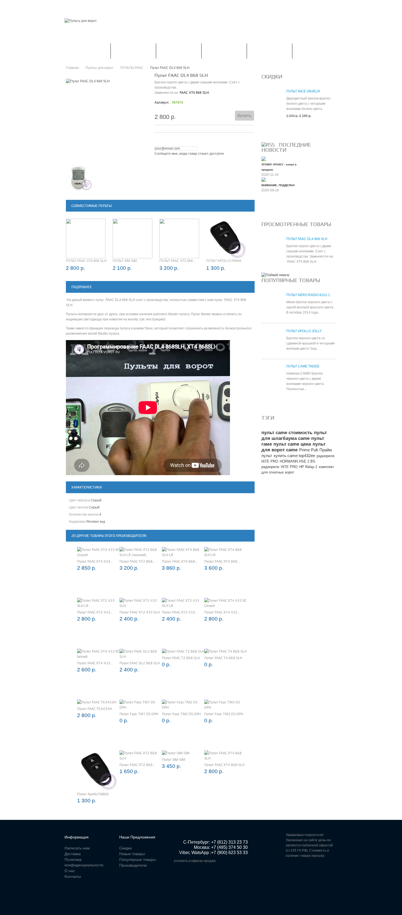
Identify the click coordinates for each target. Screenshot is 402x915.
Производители (133, 865)
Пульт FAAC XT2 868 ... (177, 261)
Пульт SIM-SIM (125, 261)
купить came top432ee (294, 455)
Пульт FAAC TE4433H (94, 709)
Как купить (315, 51)
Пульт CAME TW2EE (302, 366)
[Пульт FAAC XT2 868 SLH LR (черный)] (141, 552)
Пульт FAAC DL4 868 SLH (306, 239)
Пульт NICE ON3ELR (303, 91)
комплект (326, 467)
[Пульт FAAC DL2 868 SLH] (141, 654)
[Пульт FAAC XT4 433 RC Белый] (98, 654)
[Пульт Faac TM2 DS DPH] (183, 705)
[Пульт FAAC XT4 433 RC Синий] (225, 603)
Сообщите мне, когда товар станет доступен (189, 154)
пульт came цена (292, 444)
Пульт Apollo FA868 (223, 261)
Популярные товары (290, 280)
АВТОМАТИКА (178, 51)
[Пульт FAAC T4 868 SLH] (225, 651)
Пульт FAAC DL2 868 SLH (140, 663)
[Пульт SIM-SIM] (176, 753)
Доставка (73, 854)
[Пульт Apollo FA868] (97, 770)
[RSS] (268, 144)
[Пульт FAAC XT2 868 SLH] (141, 755)
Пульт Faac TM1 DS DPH (139, 714)
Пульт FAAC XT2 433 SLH (140, 612)
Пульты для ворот (87, 51)
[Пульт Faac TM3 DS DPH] (225, 705)
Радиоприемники (133, 51)
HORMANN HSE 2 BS (297, 461)
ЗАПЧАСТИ (269, 51)
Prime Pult (308, 450)
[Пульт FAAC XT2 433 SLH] (141, 603)
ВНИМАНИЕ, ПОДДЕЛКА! (278, 185)
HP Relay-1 (308, 467)
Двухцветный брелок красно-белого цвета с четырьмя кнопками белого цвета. (308, 104)
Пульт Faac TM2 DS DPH (181, 714)
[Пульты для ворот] (81, 21)
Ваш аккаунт (121, 6)
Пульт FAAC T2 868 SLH (181, 658)
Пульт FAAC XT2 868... (137, 561)
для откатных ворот (277, 472)
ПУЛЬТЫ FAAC (131, 68)
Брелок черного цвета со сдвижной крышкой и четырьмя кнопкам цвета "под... (310, 343)
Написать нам (154, 6)
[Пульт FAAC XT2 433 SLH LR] (98, 603)
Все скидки (274, 129)
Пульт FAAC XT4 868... (179, 561)
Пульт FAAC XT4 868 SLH (86, 261)
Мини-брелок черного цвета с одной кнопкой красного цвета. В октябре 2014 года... (310, 307)
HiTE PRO (289, 467)
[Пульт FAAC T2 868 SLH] (183, 651)
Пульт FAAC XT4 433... (95, 561)
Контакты (184, 6)
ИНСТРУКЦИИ (223, 51)
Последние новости (286, 147)
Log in (334, 7)
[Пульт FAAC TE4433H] (96, 702)
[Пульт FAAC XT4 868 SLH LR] (183, 552)
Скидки (94, 6)
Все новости (276, 208)
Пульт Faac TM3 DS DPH (223, 714)
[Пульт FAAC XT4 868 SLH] (225, 755)
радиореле (270, 467)
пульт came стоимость (286, 432)
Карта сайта (212, 6)
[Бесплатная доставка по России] (275, 275)
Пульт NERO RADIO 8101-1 (308, 295)
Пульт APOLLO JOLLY (304, 331)
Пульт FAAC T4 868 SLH (223, 658)
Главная (72, 6)
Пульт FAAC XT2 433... (95, 612)
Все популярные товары (287, 402)
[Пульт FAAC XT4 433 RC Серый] (98, 552)
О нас (70, 871)
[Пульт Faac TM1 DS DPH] (141, 705)
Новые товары (132, 854)
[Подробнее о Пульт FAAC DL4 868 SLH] (271, 248)
